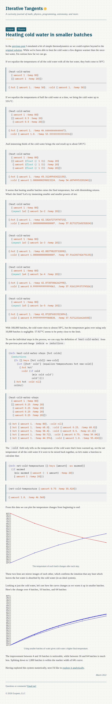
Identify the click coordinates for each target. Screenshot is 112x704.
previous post (18, 46)
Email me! (31, 686)
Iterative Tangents (24, 8)
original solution (14, 50)
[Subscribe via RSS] (45, 8)
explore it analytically (73, 667)
